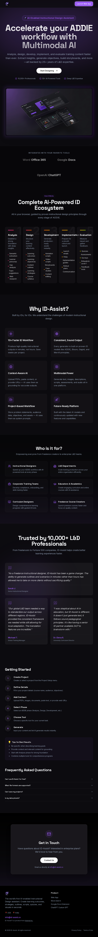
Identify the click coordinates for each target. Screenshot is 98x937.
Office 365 (34, 160)
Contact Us (49, 860)
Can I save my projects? (14, 792)
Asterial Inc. (29, 920)
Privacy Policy (76, 930)
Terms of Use (88, 930)
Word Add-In (56, 901)
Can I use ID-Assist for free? (15, 779)
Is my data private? (12, 798)
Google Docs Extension (60, 904)
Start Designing (47, 70)
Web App (54, 897)
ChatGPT (49, 175)
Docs (66, 160)
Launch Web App (84, 4)
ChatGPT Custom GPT (59, 907)
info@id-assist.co (56, 867)
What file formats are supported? (17, 785)
